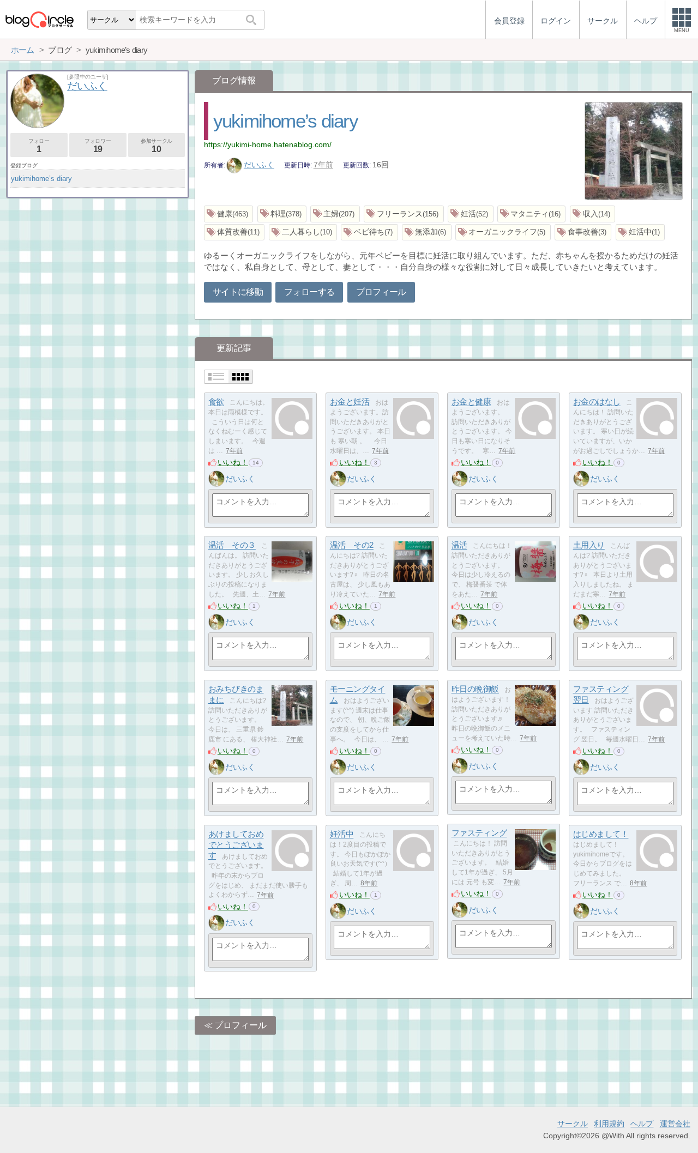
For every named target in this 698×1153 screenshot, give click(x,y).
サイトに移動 (238, 292)
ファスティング (479, 833)
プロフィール (381, 292)
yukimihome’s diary (285, 120)
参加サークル (156, 146)
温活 (459, 545)
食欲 (216, 402)
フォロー (38, 146)
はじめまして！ (601, 834)
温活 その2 (352, 545)
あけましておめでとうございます (236, 845)
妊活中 (342, 834)
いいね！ (233, 462)
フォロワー (98, 146)
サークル (572, 1123)
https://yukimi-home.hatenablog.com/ (268, 144)
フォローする (309, 292)
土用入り (589, 545)
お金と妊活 (350, 402)
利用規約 (609, 1123)
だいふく (259, 164)
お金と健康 (471, 402)
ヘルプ (641, 1123)
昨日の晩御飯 (475, 689)
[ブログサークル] (39, 19)
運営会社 (675, 1123)
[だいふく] (216, 478)
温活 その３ (232, 545)
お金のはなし (597, 402)
